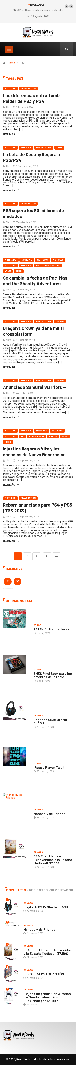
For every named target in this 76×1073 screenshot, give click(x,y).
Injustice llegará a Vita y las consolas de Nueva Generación (34, 451)
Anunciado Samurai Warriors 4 (34, 387)
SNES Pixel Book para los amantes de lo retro (38, 10)
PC (38, 265)
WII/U (8, 271)
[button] (67, 6)
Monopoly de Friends (49, 813)
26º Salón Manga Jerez (51, 629)
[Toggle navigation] (9, 49)
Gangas (38, 716)
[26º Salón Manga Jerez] (16, 629)
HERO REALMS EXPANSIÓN (43, 974)
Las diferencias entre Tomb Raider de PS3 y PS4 (31, 98)
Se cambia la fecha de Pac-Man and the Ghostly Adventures (35, 280)
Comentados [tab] (61, 890)
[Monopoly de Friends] (16, 813)
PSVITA (60, 321)
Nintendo (11, 260)
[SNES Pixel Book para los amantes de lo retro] (16, 675)
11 (47, 556)
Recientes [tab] (38, 890)
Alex (8, 107)
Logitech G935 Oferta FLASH (50, 721)
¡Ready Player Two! (49, 767)
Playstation (28, 88)
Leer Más (9, 134)
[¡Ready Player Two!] (16, 767)
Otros (37, 625)
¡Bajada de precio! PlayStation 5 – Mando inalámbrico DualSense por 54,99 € (47, 997)
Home (11, 62)
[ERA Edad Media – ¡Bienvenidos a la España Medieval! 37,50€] (16, 859)
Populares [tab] (16, 890)
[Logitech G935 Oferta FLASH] (16, 721)
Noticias (10, 88)
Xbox (59, 147)
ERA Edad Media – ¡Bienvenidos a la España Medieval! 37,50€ (53, 859)
